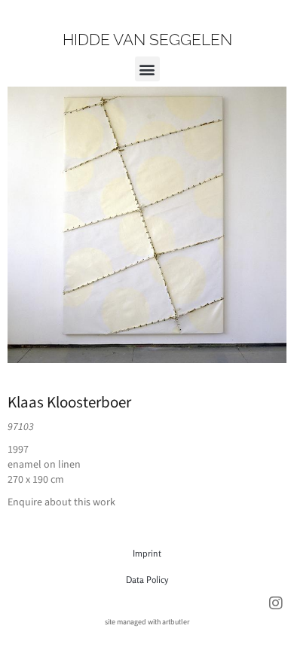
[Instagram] (275, 603)
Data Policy (147, 579)
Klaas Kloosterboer (69, 402)
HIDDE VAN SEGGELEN (147, 39)
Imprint (147, 553)
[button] (147, 68)
